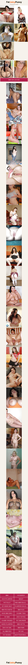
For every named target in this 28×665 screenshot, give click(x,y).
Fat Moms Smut (7, 606)
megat (21, 599)
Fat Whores (7, 635)
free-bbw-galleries (21, 602)
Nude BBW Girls (7, 613)
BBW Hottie (21, 624)
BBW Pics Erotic (7, 610)
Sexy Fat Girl (7, 627)
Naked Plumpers (7, 624)
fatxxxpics (21, 595)
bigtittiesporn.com (21, 635)
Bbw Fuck (21, 610)
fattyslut (7, 602)
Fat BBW (7, 617)
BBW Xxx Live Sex (14, 80)
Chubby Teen (21, 613)
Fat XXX (21, 631)
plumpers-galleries (21, 606)
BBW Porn (21, 627)
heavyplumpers (7, 599)
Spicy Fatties (21, 617)
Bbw (7, 595)
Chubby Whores (7, 620)
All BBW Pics (7, 631)
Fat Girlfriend (21, 620)
